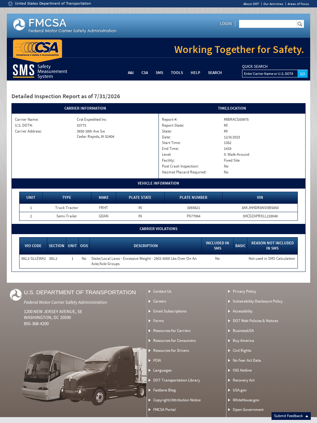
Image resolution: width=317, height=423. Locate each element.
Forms (158, 320)
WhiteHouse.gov (246, 400)
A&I (131, 72)
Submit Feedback (289, 415)
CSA (144, 72)
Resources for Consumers (174, 340)
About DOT (251, 4)
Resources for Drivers (171, 350)
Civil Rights (242, 350)
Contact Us (162, 291)
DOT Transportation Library (176, 380)
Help (195, 72)
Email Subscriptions (169, 311)
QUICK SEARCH (254, 66)
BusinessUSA (243, 330)
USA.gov (240, 390)
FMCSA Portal (164, 409)
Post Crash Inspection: (180, 166)
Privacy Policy (244, 291)
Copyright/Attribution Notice (177, 400)
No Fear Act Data (247, 360)
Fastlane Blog (164, 390)
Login (226, 23)
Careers (159, 301)
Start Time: (171, 142)
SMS (159, 72)
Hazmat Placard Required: (184, 172)
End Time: (170, 148)
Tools (177, 72)
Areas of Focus (298, 4)
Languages (162, 370)
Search (215, 72)
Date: (166, 137)
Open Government (248, 409)
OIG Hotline (242, 370)
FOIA (157, 360)
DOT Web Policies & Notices (255, 320)
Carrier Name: (26, 119)
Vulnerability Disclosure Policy (258, 301)
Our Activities (273, 4)
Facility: (168, 160)
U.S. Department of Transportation (80, 292)
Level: (166, 154)
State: (167, 131)
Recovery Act (243, 380)
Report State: (173, 125)
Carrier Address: (28, 131)
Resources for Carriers (171, 330)
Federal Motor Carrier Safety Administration (65, 302)
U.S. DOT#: (24, 125)
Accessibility (243, 311)
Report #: (169, 119)
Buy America (243, 340)
